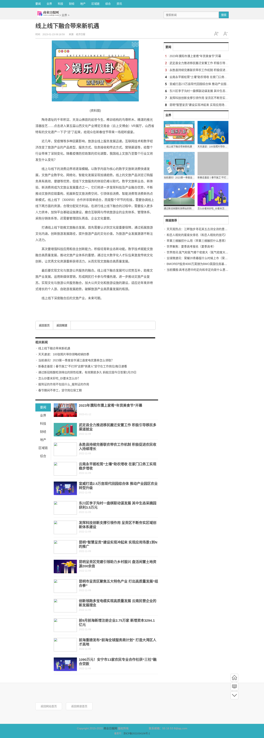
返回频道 (61, 325)
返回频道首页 (79, 706)
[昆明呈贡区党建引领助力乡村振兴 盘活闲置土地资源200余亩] (65, 566)
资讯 (119, 3)
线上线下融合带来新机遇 (54, 348)
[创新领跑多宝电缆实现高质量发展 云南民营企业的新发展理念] (65, 605)
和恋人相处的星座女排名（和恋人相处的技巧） (197, 235)
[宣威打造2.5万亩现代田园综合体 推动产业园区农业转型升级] (65, 488)
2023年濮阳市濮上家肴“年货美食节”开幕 (110, 405)
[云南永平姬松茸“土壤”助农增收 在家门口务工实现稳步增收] (65, 469)
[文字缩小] (225, 34)
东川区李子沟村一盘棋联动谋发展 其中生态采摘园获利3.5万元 (209, 91)
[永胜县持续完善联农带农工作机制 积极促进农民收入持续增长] (65, 449)
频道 (234, 686)
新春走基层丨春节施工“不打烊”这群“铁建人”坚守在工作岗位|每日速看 (82, 366)
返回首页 (44, 325)
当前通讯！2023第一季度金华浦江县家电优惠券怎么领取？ (76, 360)
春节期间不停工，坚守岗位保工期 (60, 390)
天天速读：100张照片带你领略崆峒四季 (63, 354)
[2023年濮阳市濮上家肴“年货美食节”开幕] (65, 410)
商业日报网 (110, 728)
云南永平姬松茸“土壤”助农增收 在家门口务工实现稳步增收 (207, 77)
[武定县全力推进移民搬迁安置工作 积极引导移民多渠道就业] (65, 429)
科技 (60, 3)
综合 (108, 3)
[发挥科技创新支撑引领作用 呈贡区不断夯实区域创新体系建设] (65, 527)
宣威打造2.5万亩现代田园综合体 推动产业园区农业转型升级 (208, 84)
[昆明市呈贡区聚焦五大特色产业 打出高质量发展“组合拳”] (65, 586)
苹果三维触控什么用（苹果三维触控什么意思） (197, 240)
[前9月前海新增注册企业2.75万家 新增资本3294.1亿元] (65, 625)
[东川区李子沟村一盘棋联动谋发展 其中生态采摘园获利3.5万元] (65, 508)
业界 (49, 3)
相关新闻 (41, 342)
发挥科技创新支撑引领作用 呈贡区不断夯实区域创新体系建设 (209, 97)
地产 (83, 3)
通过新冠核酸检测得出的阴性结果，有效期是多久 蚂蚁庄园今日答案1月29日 (87, 372)
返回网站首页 (49, 706)
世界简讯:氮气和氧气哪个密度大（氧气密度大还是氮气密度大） (208, 252)
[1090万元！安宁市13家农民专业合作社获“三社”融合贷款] (65, 664)
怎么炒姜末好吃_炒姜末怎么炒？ (59, 378)
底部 (234, 695)
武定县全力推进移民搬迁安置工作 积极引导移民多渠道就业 (207, 63)
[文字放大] (216, 34)
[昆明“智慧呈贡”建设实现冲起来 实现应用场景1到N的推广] (65, 547)
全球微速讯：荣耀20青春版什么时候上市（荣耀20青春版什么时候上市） (213, 258)
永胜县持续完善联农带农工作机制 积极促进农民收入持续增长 (209, 70)
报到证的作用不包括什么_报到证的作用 (63, 384)
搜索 (224, 14)
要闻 (38, 3)
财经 (71, 3)
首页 (234, 677)
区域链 (95, 3)
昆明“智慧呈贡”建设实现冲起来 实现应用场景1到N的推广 (206, 104)
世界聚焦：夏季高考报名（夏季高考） (191, 246)
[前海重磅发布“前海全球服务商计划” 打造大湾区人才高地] (65, 644)
